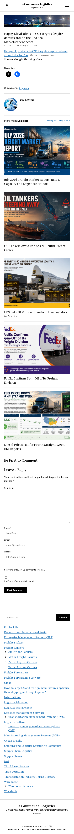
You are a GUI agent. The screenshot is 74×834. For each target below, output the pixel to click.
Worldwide (10, 791)
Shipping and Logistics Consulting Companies (32, 746)
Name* (7, 528)
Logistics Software (15, 722)
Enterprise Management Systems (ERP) (28, 637)
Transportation (14, 771)
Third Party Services (16, 766)
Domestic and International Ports (25, 632)
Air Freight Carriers (20, 652)
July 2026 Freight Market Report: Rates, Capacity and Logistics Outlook (32, 181)
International (12, 697)
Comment (8, 488)
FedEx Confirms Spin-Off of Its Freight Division (31, 380)
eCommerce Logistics (37, 4)
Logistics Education (16, 702)
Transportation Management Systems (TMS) (36, 717)
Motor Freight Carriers (22, 657)
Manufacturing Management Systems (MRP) (32, 735)
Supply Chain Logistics (18, 751)
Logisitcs (24, 88)
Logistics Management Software (24, 713)
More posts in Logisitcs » (58, 120)
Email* (7, 540)
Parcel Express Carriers (22, 662)
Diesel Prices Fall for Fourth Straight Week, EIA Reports (34, 446)
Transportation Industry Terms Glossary (29, 777)
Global (8, 683)
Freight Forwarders (16, 672)
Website (8, 551)
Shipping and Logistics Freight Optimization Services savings (37, 829)
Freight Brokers (14, 642)
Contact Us (11, 627)
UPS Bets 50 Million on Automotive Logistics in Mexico (35, 314)
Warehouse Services (20, 786)
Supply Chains (13, 756)
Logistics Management (18, 707)
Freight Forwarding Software (22, 677)
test (6, 761)
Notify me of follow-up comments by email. (24, 569)
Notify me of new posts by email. (19, 581)
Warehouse (11, 782)
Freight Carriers (14, 648)
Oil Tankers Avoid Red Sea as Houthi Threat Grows (34, 248)
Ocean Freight (13, 740)
